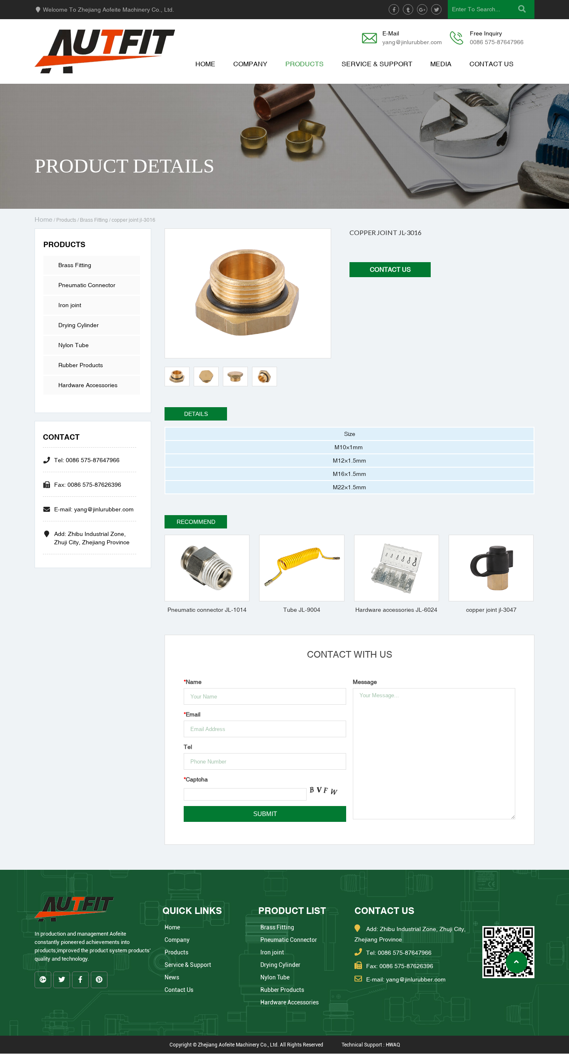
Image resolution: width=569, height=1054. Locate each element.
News (172, 977)
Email (192, 714)
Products (304, 64)
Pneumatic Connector (86, 285)
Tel (188, 747)
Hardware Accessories (87, 385)
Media (441, 64)
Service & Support (377, 64)
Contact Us (491, 64)
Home (205, 64)
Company (250, 64)
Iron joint (69, 305)
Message (365, 681)
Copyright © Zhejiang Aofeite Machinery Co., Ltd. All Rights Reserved (246, 1045)
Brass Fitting (94, 220)
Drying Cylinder (78, 325)
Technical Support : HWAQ (371, 1045)
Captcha (196, 779)
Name (193, 681)
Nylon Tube (73, 345)
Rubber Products (80, 365)
